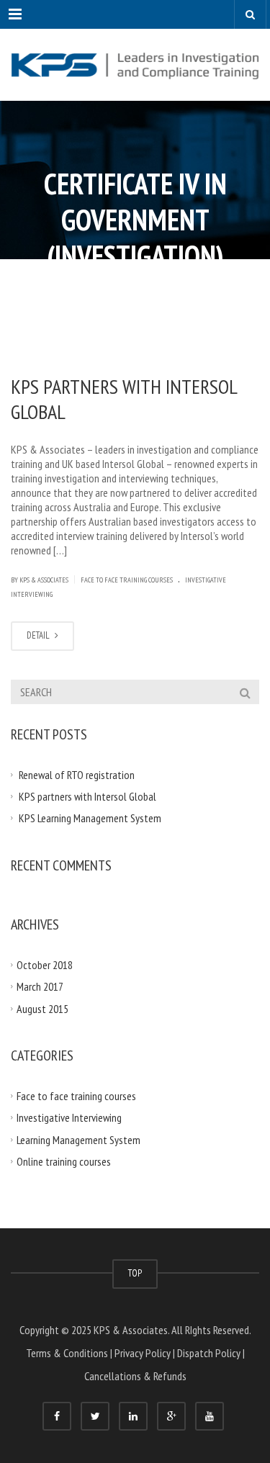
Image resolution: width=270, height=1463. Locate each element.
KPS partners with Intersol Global (124, 399)
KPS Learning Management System (90, 818)
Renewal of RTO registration (77, 774)
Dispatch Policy (208, 1353)
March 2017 (40, 986)
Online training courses (64, 1161)
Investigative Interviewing (69, 1117)
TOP (135, 1273)
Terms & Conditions (67, 1353)
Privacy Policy (142, 1353)
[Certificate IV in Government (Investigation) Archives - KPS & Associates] (135, 65)
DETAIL (39, 635)
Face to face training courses (127, 580)
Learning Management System (78, 1139)
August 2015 (42, 1008)
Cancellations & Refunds (135, 1376)
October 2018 (45, 964)
